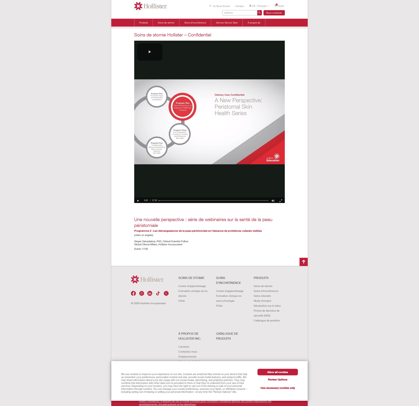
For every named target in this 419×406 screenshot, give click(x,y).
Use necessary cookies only (278, 387)
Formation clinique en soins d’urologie (229, 298)
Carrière (239, 6)
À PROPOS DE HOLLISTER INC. (189, 336)
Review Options (277, 379)
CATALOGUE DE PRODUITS (227, 336)
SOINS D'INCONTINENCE (228, 280)
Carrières (183, 346)
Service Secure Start (227, 22)
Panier (280, 5)
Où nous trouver (221, 6)
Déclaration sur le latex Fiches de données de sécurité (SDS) (267, 310)
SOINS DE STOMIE (191, 278)
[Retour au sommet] (304, 262)
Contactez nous (187, 351)
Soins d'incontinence (195, 22)
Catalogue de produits (267, 320)
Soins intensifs (262, 295)
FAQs (181, 300)
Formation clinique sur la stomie (192, 293)
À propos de (254, 22)
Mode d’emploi (262, 300)
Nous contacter (274, 12)
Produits (143, 22)
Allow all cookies (277, 372)
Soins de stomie (166, 22)
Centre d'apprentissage (192, 285)
